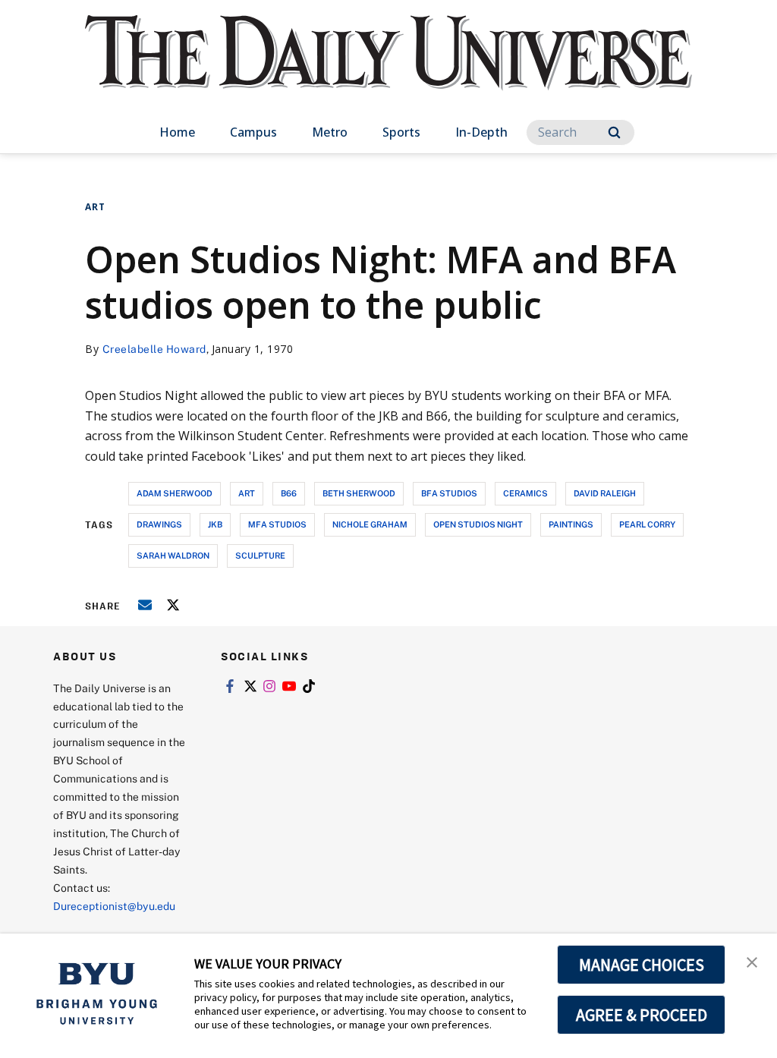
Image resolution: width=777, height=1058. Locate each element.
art (246, 493)
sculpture (260, 555)
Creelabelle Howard (154, 348)
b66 (289, 493)
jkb (215, 524)
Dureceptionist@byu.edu (114, 905)
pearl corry (647, 524)
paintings (571, 524)
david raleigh (605, 493)
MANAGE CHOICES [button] (641, 964)
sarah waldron (173, 555)
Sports (401, 132)
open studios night (478, 524)
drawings (159, 524)
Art (95, 206)
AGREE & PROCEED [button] (641, 1014)
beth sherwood (358, 493)
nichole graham (369, 524)
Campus (253, 132)
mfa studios (277, 524)
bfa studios (449, 493)
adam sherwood (174, 493)
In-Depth (481, 132)
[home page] (388, 68)
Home (177, 132)
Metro (330, 132)
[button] (752, 960)
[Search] (614, 132)
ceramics (525, 493)
